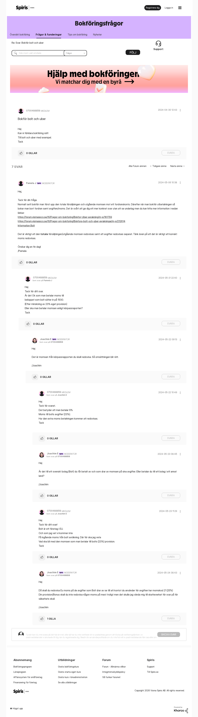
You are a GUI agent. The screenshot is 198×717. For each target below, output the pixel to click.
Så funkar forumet (111, 677)
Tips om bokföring (77, 34)
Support (151, 666)
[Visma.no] (25, 7)
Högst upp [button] (18, 708)
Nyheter (97, 34)
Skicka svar (168, 634)
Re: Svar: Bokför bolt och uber (28, 42)
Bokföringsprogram (22, 666)
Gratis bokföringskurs (68, 666)
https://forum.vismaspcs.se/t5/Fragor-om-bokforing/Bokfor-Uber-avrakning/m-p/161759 (65, 217)
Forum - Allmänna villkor (114, 666)
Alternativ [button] (133, 53)
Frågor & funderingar (49, 34)
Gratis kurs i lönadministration (72, 677)
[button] (180, 110)
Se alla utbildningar (67, 682)
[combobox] (47, 53)
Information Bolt (26, 225)
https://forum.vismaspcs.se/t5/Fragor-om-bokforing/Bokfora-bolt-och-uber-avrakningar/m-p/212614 (71, 221)
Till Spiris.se (152, 672)
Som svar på (42, 280)
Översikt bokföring (20, 34)
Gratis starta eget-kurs (69, 672)
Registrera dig (152, 7)
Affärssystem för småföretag (27, 677)
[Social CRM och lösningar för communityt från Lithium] (181, 709)
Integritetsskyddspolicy (113, 672)
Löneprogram (19, 672)
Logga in (169, 7)
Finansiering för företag (25, 682)
